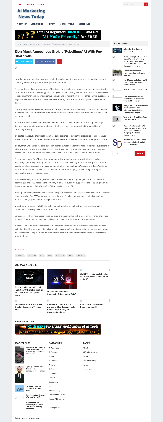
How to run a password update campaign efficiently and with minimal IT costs (135, 142)
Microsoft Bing (67, 24)
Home (19, 44)
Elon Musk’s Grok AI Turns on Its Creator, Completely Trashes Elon (29, 307)
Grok (25, 44)
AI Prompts (53, 369)
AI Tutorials (53, 373)
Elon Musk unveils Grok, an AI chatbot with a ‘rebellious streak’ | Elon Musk (135, 82)
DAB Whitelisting (89, 361)
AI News (52, 365)
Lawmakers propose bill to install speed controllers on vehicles (134, 73)
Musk (70, 256)
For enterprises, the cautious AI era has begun (33, 388)
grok (50, 256)
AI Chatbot (19, 256)
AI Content (22, 24)
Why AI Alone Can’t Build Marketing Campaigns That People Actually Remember (35, 405)
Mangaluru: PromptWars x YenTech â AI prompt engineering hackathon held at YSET (35, 350)
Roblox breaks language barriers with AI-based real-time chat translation (134, 98)
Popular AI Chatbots (56, 399)
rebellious (80, 256)
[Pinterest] (59, 61)
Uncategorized (54, 408)
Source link (20, 249)
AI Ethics (52, 356)
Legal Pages (87, 369)
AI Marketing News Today (30, 418)
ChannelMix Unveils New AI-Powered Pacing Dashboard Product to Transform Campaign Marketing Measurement (135, 130)
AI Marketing (37, 24)
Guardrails (60, 256)
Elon (42, 256)
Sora (51, 403)
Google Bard (84, 24)
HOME (19, 4)
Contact (30, 4)
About (41, 4)
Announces (32, 256)
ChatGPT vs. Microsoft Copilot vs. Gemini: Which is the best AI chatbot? (94, 276)
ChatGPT (51, 24)
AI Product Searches (91, 352)
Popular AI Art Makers (57, 395)
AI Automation (54, 348)
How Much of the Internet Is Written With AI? (35, 396)
